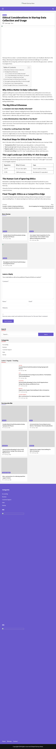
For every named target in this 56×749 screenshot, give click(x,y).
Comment (5, 281)
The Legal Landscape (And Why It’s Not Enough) (17, 81)
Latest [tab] (3, 361)
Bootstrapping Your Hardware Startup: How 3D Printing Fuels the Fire (41, 206)
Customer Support (7, 349)
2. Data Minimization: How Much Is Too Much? (18, 75)
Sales (3, 352)
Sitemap (9, 741)
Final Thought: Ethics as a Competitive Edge (16, 85)
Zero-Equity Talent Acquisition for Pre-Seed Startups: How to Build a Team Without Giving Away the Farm (40, 236)
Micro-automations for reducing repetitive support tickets (34, 396)
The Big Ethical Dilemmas (11, 71)
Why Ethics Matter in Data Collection (14, 69)
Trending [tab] (15, 361)
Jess (12, 23)
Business (4, 347)
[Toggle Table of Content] (28, 67)
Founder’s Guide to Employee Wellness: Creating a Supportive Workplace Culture (13, 206)
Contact (15, 741)
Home (4, 741)
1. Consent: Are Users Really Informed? (16, 73)
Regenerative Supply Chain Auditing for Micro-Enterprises (34, 390)
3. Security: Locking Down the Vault (15, 77)
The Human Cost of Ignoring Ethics (13, 83)
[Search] (53, 8)
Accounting (5, 344)
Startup (4, 15)
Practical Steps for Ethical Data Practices (15, 79)
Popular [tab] (9, 361)
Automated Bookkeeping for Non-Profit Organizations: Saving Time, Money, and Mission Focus (13, 451)
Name (4, 301)
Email (31, 301)
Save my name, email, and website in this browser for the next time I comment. (25, 316)
